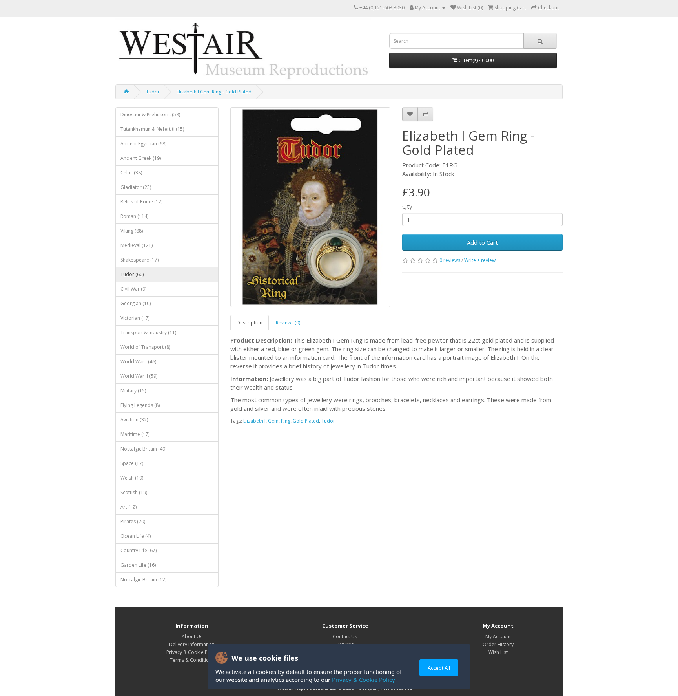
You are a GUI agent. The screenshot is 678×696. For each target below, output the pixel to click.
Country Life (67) (138, 550)
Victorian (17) (134, 318)
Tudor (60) (132, 274)
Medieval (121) (136, 245)
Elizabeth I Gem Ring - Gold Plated (214, 91)
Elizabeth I (254, 421)
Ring (285, 421)
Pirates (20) (132, 521)
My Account (498, 636)
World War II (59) (138, 376)
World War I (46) (138, 361)
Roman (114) (134, 216)
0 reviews (449, 260)
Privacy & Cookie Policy (363, 679)
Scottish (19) (133, 492)
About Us (192, 636)
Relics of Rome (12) (141, 201)
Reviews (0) (288, 322)
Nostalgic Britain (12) (143, 579)
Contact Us (345, 636)
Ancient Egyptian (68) (143, 143)
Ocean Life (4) (135, 536)
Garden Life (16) (138, 565)
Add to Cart (482, 242)
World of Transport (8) (145, 347)
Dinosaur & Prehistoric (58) (150, 114)
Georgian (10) (135, 303)
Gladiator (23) (135, 187)
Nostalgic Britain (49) (143, 448)
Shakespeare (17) (139, 259)
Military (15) (133, 390)
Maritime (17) (134, 434)
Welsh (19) (131, 477)
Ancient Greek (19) (140, 158)
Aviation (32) (134, 419)
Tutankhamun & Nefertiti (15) (152, 129)
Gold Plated (306, 421)
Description (249, 322)
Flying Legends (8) (140, 405)
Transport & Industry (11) (148, 332)
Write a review (480, 260)
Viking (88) (131, 230)
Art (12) (128, 507)
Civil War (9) (133, 289)
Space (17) (131, 463)
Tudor (153, 91)
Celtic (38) (131, 172)
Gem (273, 421)
